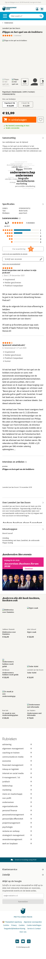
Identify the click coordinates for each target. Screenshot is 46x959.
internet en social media (13, 773)
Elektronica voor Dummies (9, 633)
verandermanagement (12, 839)
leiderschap (7, 786)
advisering (6, 744)
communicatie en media (12, 757)
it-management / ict (11, 777)
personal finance (9, 810)
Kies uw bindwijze (9, 99)
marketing (6, 790)
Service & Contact (34, 929)
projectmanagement (11, 823)
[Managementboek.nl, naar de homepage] (9, 10)
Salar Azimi (31, 673)
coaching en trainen (11, 753)
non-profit (6, 798)
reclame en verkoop (10, 831)
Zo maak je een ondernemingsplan (10, 714)
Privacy (14, 925)
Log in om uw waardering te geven (14, 254)
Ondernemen (8, 23)
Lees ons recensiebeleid (11, 264)
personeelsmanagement (13, 815)
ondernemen (8, 802)
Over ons (23, 932)
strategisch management (13, 835)
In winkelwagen (17, 119)
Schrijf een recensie (13, 259)
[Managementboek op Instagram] (29, 941)
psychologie (7, 827)
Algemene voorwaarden (33, 922)
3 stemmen (17, 35)
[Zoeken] (41, 16)
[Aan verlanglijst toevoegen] (41, 120)
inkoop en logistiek (10, 769)
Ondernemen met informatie (34, 714)
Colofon (6, 925)
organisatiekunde (10, 806)
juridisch (6, 782)
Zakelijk (6, 874)
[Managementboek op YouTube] (23, 941)
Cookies (22, 925)
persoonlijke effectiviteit (12, 819)
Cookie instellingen (34, 925)
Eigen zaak (31, 632)
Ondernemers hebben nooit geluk (10, 674)
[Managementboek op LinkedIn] (17, 941)
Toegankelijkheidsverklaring (14, 929)
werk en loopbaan (10, 843)
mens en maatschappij (12, 794)
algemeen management (13, 748)
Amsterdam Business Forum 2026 (21, 565)
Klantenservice (9, 869)
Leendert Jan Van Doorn (11, 28)
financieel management (12, 765)
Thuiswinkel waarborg (13, 922)
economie (6, 761)
